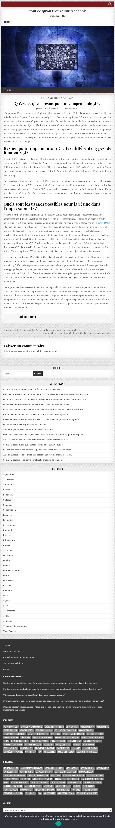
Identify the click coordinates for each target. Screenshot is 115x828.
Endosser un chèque (95, 733)
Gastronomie (9, 525)
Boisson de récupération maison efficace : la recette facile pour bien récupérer (41, 419)
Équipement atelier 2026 (87, 751)
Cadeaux (7, 500)
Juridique (8, 550)
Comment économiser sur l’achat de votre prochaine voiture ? (33, 445)
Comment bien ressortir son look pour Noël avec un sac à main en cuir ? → (78, 333)
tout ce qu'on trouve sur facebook (57, 11)
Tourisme (7, 621)
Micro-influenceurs (33, 744)
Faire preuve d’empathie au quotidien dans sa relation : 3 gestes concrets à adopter (43, 409)
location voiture (58, 741)
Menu (9, 21)
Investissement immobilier (92, 737)
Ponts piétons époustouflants (17, 689)
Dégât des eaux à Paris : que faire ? (48, 695)
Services (7, 606)
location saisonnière (39, 741)
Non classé (8, 581)
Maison (6, 565)
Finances (7, 515)
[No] (111, 820)
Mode (6, 575)
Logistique (8, 555)
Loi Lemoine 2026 (74, 741)
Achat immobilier (11, 726)
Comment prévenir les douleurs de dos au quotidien (28, 429)
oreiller (76, 744)
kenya (6, 741)
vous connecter (22, 351)
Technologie (68, 98)
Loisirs (6, 560)
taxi (39, 751)
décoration (55, 733)
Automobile (8, 485)
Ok (58, 823)
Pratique (7, 585)
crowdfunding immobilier (14, 733)
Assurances (8, 480)
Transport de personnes (15, 626)
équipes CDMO (102, 223)
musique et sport (63, 744)
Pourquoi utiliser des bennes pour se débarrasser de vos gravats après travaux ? (65, 701)
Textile (6, 616)
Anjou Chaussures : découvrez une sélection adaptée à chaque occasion (37, 455)
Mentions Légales (11, 651)
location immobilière (19, 741)
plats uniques (88, 744)
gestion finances (11, 737)
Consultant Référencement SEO (18, 657)
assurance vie (103, 726)
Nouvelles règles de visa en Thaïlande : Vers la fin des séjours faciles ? (36, 404)
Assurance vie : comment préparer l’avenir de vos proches (31, 389)
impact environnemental (42, 737)
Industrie (58, 98)
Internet (7, 545)
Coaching (7, 505)
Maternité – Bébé (11, 570)
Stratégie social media (13, 751)
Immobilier (8, 530)
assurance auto (87, 726)
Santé (6, 596)
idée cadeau (25, 737)
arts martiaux (72, 726)
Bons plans (48, 98)
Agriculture (8, 475)
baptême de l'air (10, 730)
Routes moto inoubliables (15, 683)
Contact (7, 669)
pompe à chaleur (11, 748)
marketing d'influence (13, 744)
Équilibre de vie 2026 (66, 751)
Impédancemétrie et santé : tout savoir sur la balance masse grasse (35, 414)
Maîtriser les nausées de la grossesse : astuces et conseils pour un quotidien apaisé (43, 435)
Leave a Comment (71, 108)
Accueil (6, 645)
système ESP (30, 751)
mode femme (48, 744)
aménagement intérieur (54, 726)
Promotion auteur (12, 701)
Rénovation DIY (26, 748)
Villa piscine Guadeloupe (15, 695)
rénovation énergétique (45, 748)
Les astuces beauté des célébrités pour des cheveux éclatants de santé (37, 450)
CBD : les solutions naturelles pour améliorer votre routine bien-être (36, 440)
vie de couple (49, 751)
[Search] (110, 4)
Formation (8, 520)
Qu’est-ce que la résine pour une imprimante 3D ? (57, 103)
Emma (40, 108)
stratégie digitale (90, 748)
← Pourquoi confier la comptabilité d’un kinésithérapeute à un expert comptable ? (40, 330)
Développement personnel (16, 707)
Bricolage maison (86, 730)
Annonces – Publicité (13, 663)
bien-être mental (26, 730)
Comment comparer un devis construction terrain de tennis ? (32, 460)
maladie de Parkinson (92, 741)
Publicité (7, 591)
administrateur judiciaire (31, 726)
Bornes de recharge (44, 730)
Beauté (6, 490)
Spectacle (76, 748)
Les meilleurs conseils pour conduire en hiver (25, 424)
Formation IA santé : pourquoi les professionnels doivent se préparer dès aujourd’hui (44, 399)
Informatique (9, 540)
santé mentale (63, 748)
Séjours (7, 601)
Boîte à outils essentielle (65, 730)
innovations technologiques (67, 737)
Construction (9, 510)
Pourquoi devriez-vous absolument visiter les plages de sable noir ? (66, 683)
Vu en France (9, 631)
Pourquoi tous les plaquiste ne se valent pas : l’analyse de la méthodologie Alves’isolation (45, 394)
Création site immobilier (38, 733)
